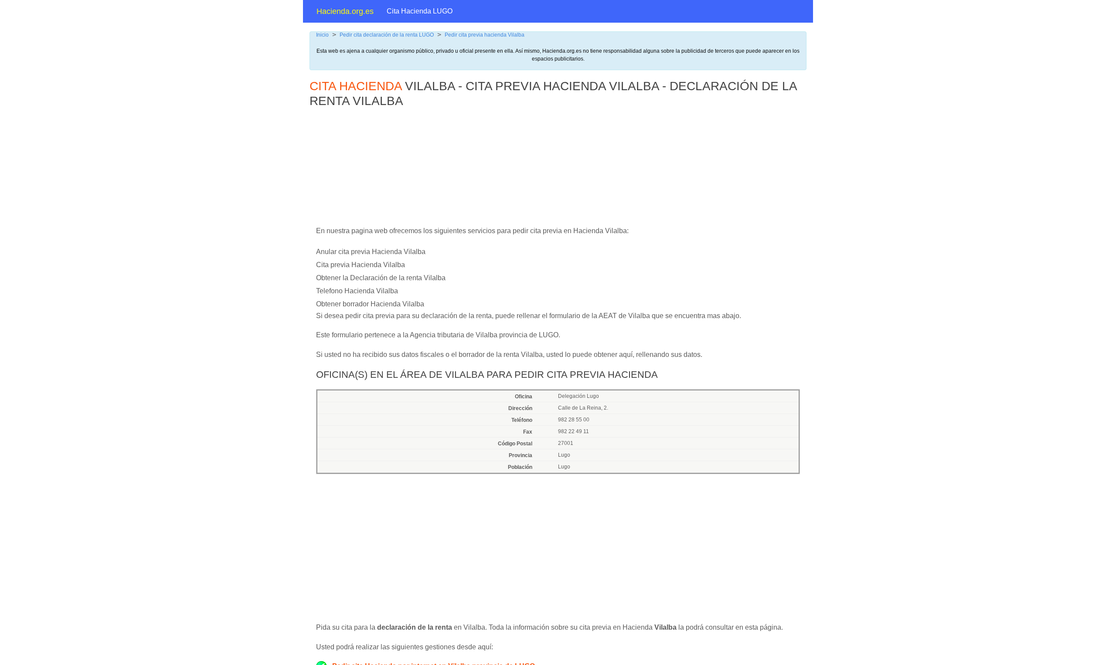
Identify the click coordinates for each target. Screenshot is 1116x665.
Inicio (322, 35)
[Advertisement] (521, 171)
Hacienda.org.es (345, 11)
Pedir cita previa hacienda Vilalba (484, 35)
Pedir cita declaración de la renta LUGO (387, 35)
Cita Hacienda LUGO (420, 11)
